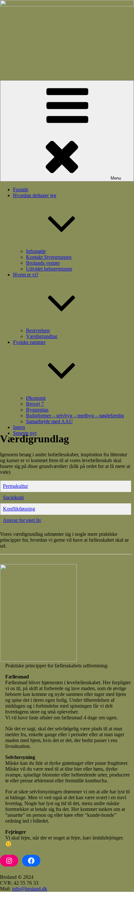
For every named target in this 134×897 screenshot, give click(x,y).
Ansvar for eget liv (22, 520)
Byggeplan (37, 409)
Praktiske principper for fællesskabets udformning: (56, 665)
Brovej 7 (35, 404)
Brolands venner (43, 263)
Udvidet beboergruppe (49, 269)
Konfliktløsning (19, 509)
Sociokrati (13, 497)
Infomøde (36, 251)
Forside (20, 189)
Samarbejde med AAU (49, 421)
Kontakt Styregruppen (49, 257)
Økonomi (36, 398)
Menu (116, 178)
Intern (19, 427)
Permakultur (15, 486)
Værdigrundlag (41, 336)
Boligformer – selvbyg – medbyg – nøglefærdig (75, 415)
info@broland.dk (29, 888)
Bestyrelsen (38, 330)
